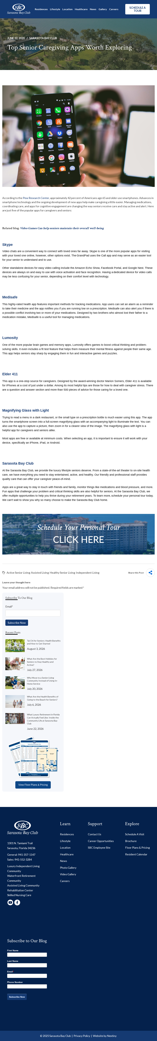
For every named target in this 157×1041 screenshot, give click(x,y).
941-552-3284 (23, 859)
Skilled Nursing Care (19, 895)
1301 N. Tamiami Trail (20, 843)
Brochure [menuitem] (131, 841)
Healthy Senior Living (62, 572)
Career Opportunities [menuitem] (101, 841)
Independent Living (87, 572)
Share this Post (136, 572)
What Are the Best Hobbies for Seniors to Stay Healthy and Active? (42, 661)
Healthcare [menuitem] (67, 854)
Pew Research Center (35, 198)
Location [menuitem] (65, 847)
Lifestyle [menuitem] (65, 841)
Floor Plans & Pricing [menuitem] (137, 847)
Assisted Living (40, 572)
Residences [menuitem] (67, 834)
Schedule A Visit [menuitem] (134, 834)
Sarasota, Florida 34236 (21, 848)
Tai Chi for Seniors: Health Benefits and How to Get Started (44, 642)
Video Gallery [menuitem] (68, 874)
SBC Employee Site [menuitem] (99, 847)
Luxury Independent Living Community (23, 868)
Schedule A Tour (137, 9)
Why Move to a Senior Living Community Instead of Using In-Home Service (42, 680)
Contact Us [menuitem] (94, 834)
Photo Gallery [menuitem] (68, 867)
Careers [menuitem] (65, 881)
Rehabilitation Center (20, 890)
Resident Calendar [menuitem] (136, 854)
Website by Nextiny (105, 1035)
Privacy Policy (82, 1035)
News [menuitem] (63, 861)
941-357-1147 (26, 854)
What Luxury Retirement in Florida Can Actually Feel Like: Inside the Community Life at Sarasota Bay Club (43, 719)
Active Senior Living (18, 572)
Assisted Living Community (23, 885)
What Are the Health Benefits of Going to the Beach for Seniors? (42, 698)
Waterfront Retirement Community (21, 878)
